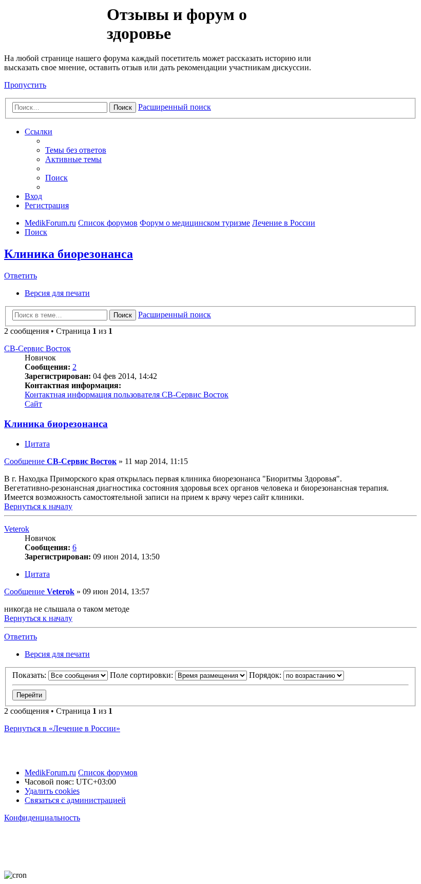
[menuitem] (75, 150)
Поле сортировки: (142, 675)
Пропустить (25, 85)
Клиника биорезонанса (68, 253)
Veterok (16, 529)
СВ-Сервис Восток (37, 348)
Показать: (30, 675)
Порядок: (266, 675)
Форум (54, 28)
